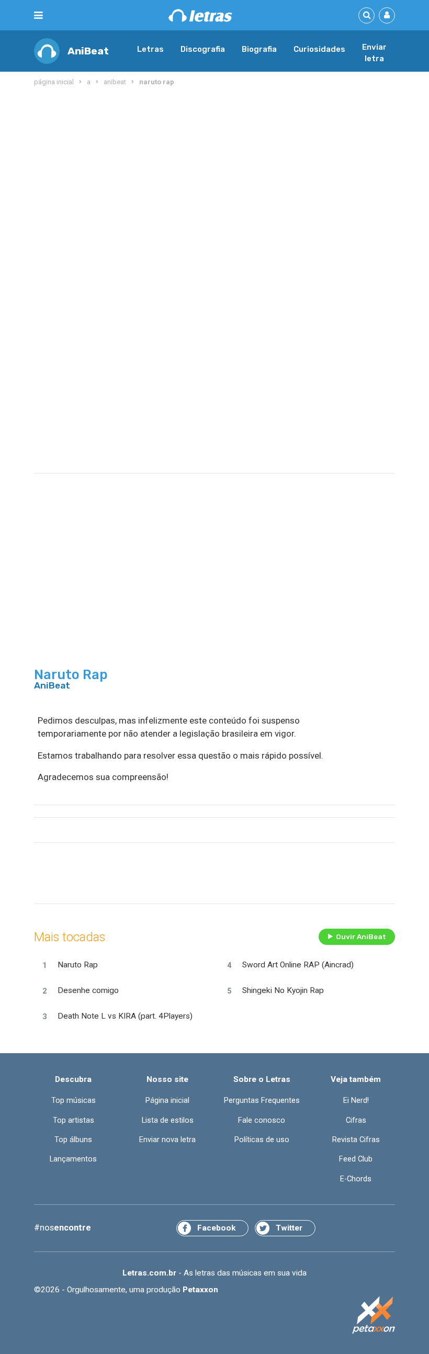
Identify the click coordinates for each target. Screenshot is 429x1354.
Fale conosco (261, 1120)
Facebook (216, 1228)
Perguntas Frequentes (262, 1100)
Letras (150, 49)
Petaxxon (200, 1289)
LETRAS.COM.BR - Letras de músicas (200, 15)
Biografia (259, 49)
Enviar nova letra (167, 1139)
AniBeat (88, 51)
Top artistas (73, 1120)
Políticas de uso (261, 1139)
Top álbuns (73, 1139)
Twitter (289, 1228)
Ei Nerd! (356, 1100)
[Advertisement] (214, 172)
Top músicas (73, 1100)
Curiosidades (319, 49)
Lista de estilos (168, 1120)
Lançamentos (73, 1159)
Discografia (202, 49)
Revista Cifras (356, 1139)
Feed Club (355, 1159)
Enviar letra (374, 52)
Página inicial (167, 1100)
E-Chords (355, 1178)
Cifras (356, 1120)
